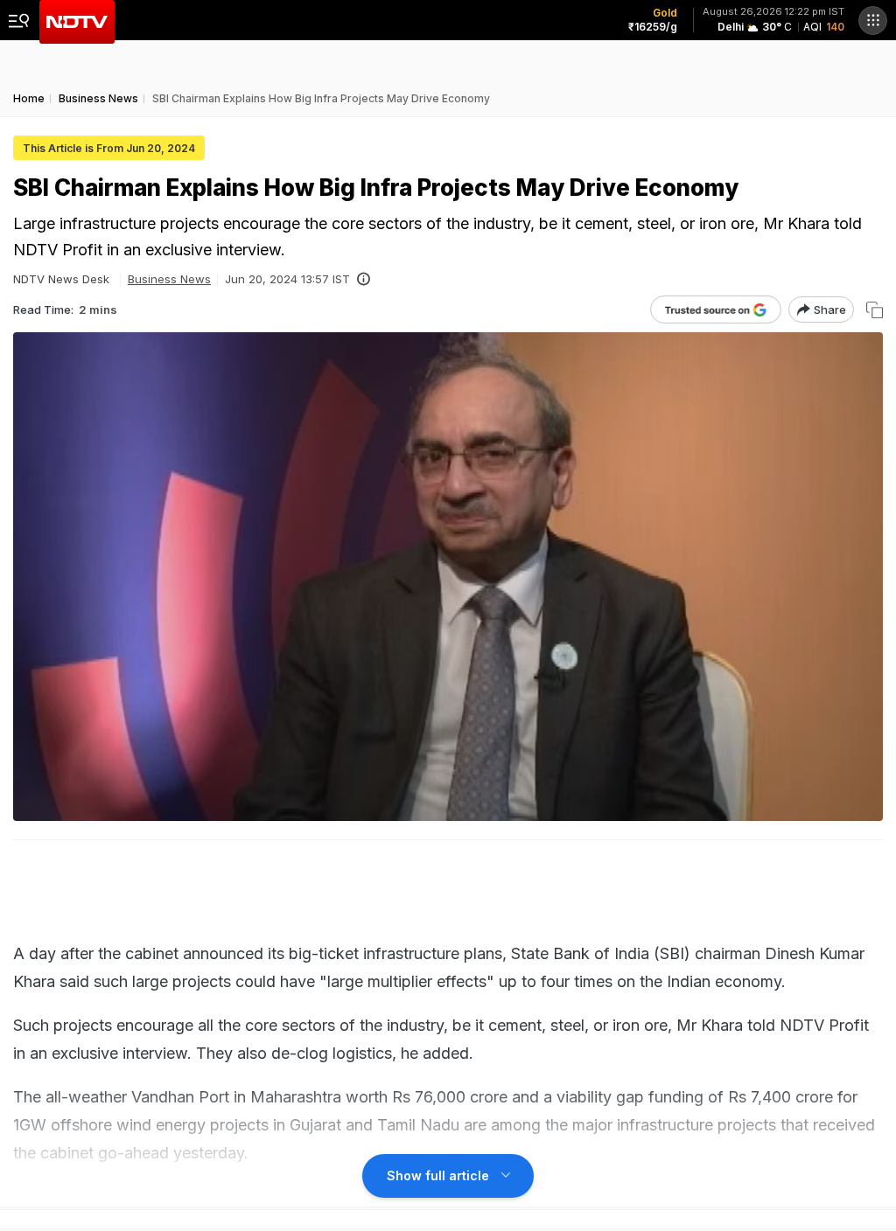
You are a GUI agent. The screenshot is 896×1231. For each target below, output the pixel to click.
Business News (169, 279)
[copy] (874, 310)
